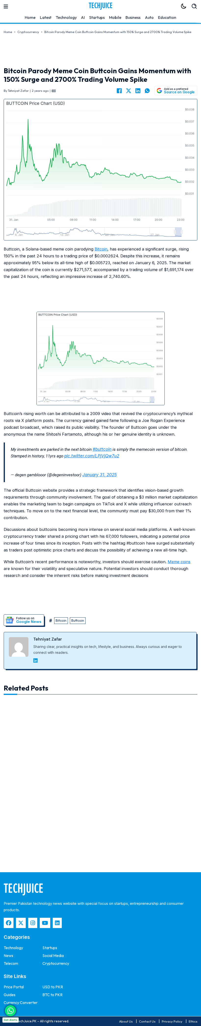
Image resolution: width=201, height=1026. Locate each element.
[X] (128, 90)
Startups (97, 17)
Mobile (115, 17)
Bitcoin (101, 249)
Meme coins (179, 561)
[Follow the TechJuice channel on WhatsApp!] (10, 1010)
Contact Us (147, 1021)
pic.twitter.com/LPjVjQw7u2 (91, 455)
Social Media (53, 955)
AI (83, 17)
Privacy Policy (172, 1021)
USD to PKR (52, 986)
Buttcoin (77, 620)
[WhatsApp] (147, 90)
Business (133, 17)
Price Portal (14, 986)
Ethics (193, 1021)
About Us (126, 1021)
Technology (66, 17)
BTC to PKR (52, 994)
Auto (149, 17)
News (8, 955)
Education (167, 17)
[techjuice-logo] (100, 6)
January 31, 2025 (99, 474)
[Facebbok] (8, 923)
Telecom (11, 963)
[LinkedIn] (137, 90)
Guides (9, 994)
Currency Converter (21, 1002)
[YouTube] (45, 923)
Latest (45, 17)
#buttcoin (102, 449)
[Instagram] (32, 923)
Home (30, 17)
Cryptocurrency (28, 32)
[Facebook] (119, 90)
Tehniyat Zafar (47, 639)
